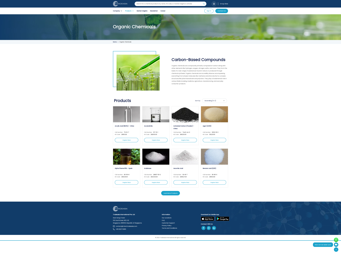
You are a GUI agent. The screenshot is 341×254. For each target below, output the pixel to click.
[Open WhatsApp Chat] (336, 240)
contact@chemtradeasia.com (126, 226)
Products (128, 11)
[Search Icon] (203, 4)
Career (162, 11)
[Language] (214, 4)
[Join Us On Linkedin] (214, 228)
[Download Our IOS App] (207, 219)
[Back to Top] (336, 249)
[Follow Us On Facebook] (203, 228)
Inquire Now (127, 140)
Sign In (209, 11)
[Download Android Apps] (222, 219)
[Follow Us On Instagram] (209, 228)
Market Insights (142, 11)
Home (115, 42)
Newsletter (154, 11)
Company (116, 11)
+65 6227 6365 (121, 229)
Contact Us (222, 11)
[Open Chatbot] (336, 245)
